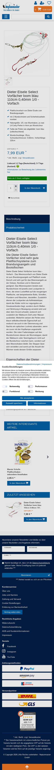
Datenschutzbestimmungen (28, 364)
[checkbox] (5, 386)
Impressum (47, 364)
